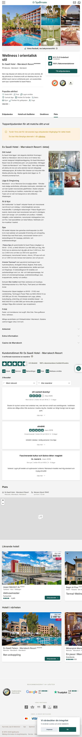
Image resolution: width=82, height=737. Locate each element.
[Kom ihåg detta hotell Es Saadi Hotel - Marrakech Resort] (77, 7)
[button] (41, 517)
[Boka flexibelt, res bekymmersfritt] (57, 48)
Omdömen (44, 114)
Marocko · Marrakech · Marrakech (15, 68)
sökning (41, 136)
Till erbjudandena (63, 71)
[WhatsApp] (79, 2)
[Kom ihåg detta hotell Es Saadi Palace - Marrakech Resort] (4, 614)
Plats (56, 114)
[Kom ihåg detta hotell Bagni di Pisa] (67, 553)
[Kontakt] (74, 2)
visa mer (5, 104)
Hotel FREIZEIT (11, 587)
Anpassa (49, 729)
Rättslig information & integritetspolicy (14, 734)
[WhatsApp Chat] (78, 368)
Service (30, 734)
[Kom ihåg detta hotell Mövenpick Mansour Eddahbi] (67, 614)
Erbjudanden (7, 114)
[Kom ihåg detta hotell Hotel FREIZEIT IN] (4, 553)
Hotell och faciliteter (26, 114)
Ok (68, 729)
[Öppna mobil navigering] (3, 2)
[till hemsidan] (39, 2)
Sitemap (37, 734)
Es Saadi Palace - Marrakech (19, 648)
